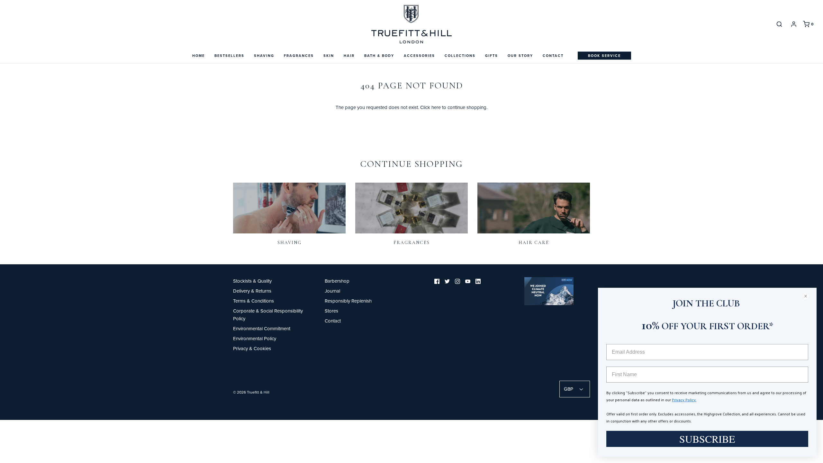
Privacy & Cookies (252, 348)
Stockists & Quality (252, 280)
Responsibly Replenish (348, 300)
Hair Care (534, 242)
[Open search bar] (779, 24)
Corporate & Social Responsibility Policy (268, 314)
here (436, 107)
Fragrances (411, 242)
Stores (331, 310)
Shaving (289, 242)
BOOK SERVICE (604, 55)
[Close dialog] (808, 296)
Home (198, 55)
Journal (332, 290)
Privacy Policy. (684, 399)
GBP (569, 389)
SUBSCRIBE (707, 439)
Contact (553, 55)
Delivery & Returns (252, 290)
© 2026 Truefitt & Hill (251, 392)
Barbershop (337, 280)
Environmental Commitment (261, 328)
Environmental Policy (254, 338)
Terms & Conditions (253, 300)
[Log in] (794, 24)
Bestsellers (229, 55)
